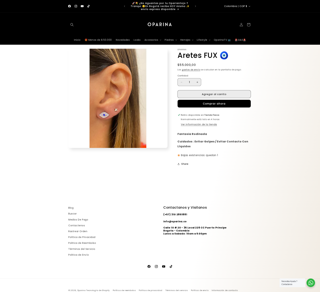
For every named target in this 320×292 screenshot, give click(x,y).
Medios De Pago (78, 219)
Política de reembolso (124, 290)
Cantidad (183, 75)
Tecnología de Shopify (98, 290)
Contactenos (76, 225)
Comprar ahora (214, 103)
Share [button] (184, 164)
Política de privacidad (150, 290)
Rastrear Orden (77, 231)
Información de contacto (225, 290)
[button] (72, 24)
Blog (71, 207)
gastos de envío (191, 69)
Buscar (72, 213)
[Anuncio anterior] (124, 6)
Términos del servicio (176, 290)
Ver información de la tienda (199, 124)
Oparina (81, 290)
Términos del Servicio (81, 249)
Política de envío (200, 290)
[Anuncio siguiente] (195, 6)
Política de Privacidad (81, 237)
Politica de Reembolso (82, 243)
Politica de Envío (78, 254)
